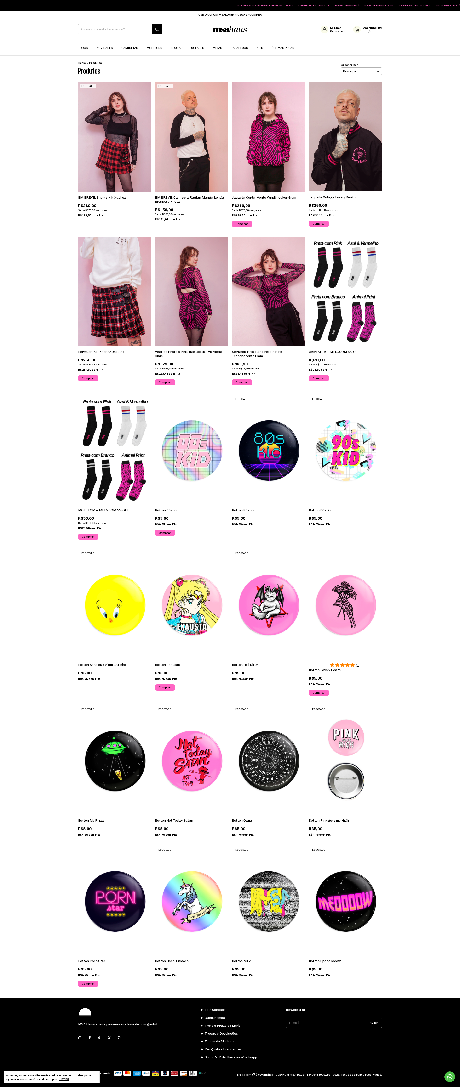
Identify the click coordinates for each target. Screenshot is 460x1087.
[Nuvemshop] (255, 1075)
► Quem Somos (213, 1018)
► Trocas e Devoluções (219, 1033)
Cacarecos (239, 48)
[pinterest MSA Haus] (119, 1038)
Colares (197, 48)
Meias (217, 48)
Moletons (154, 48)
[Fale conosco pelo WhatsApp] (449, 1076)
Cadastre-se (338, 31)
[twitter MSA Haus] (109, 1038)
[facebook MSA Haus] (89, 1038)
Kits (260, 48)
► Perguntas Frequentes (221, 1049)
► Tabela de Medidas (218, 1041)
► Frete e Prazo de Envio (221, 1026)
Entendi (64, 1079)
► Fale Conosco (213, 1010)
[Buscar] (157, 29)
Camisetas (129, 48)
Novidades (105, 48)
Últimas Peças (283, 48)
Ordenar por (349, 65)
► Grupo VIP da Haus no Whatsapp (229, 1057)
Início (82, 63)
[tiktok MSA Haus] (99, 1038)
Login (334, 27)
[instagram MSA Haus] (79, 1038)
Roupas (177, 48)
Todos (83, 48)
